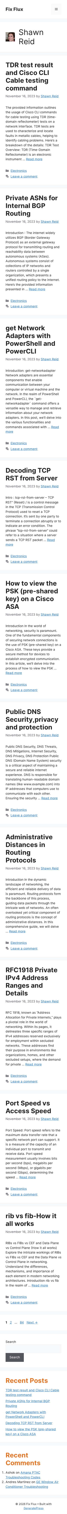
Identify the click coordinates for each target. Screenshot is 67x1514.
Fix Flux (14, 9)
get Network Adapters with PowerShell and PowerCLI (30, 339)
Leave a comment (24, 176)
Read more (34, 159)
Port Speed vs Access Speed (28, 1107)
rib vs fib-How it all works (31, 1219)
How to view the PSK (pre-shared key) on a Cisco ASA (32, 594)
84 (22, 1322)
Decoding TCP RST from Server (32, 474)
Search (11, 1342)
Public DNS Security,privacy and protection (32, 719)
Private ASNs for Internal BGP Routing (32, 205)
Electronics (19, 171)
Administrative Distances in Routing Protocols (29, 848)
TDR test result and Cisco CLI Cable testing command (29, 76)
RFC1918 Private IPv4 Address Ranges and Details (32, 981)
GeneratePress (34, 1508)
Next (32, 1322)
